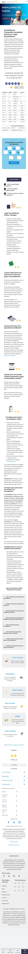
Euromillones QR (11, 461)
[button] (14, 185)
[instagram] (19, 822)
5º (18, 152)
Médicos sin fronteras (14, 845)
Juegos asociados (10, 731)
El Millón (17, 716)
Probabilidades (10, 674)
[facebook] (8, 822)
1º (6, 148)
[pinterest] (19, 876)
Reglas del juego (17, 690)
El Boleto (4, 886)
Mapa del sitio (5, 903)
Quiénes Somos (6, 894)
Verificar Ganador (14, 162)
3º (22, 148)
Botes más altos (10, 703)
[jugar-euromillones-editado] (9, 1)
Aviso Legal (5, 900)
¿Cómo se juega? (17, 657)
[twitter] (14, 822)
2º (14, 148)
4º (10, 152)
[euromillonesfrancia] (24, 882)
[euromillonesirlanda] (20, 886)
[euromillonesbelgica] (16, 890)
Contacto (4, 897)
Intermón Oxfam (14, 841)
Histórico (4, 891)
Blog (3, 889)
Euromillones (11, 863)
